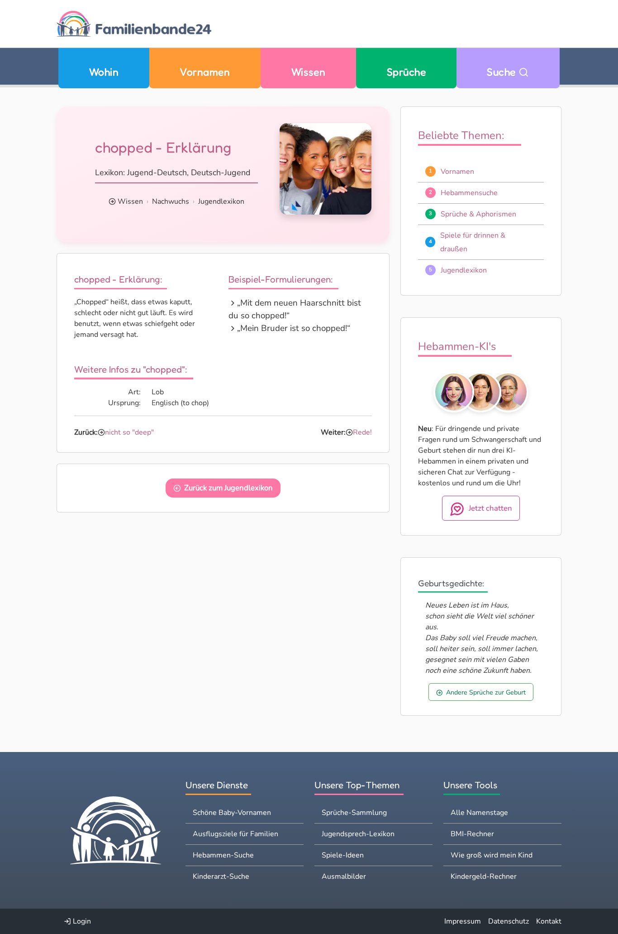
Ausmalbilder (344, 876)
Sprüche (406, 72)
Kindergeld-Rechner (484, 876)
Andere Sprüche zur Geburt (486, 692)
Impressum (462, 921)
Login (81, 921)
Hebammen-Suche (223, 855)
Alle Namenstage (479, 813)
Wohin (104, 72)
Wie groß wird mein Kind (491, 855)
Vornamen (205, 72)
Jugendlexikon (221, 201)
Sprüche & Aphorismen (478, 214)
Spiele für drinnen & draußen (472, 242)
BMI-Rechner (472, 834)
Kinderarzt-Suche (221, 876)
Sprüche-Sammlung (354, 813)
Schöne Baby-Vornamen (232, 813)
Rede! (362, 432)
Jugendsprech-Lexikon (358, 834)
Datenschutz (508, 921)
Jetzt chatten (490, 508)
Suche (502, 72)
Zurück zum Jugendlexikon (228, 488)
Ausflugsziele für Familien (235, 834)
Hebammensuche (469, 193)
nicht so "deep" (129, 432)
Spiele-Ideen (343, 855)
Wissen (308, 72)
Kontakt (548, 921)
